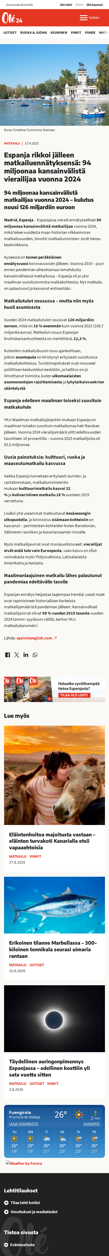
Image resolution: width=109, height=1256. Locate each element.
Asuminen (58, 32)
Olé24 (79, 5)
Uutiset (10, 32)
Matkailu (12, 143)
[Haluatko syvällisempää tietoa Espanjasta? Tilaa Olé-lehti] (54, 689)
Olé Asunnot (94, 5)
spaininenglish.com (34, 638)
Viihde (90, 32)
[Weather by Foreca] (24, 1163)
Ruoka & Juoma (33, 32)
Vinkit (76, 32)
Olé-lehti (66, 5)
